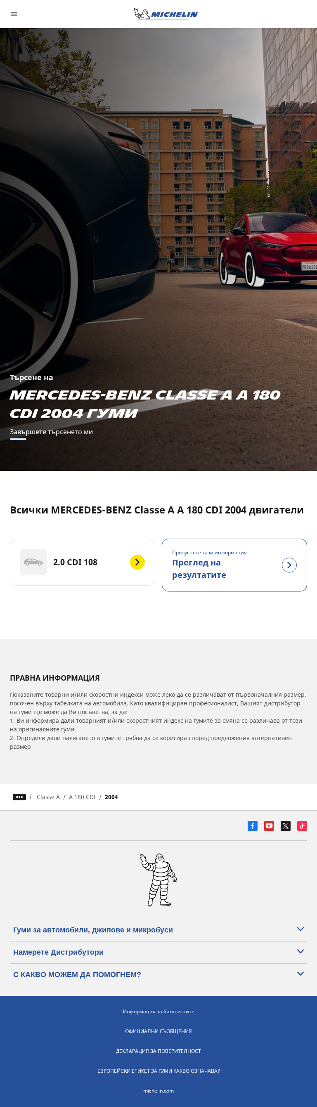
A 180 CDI (82, 797)
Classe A (48, 797)
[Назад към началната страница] (166, 14)
